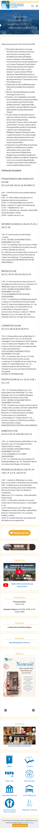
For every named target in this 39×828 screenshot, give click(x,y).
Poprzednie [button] (5, 710)
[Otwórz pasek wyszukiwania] (32, 6)
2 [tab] (18, 716)
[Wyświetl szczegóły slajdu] (19, 685)
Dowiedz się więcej (28, 822)
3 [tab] (20, 716)
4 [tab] (23, 716)
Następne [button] (33, 710)
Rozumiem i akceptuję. (20, 825)
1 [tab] (16, 716)
